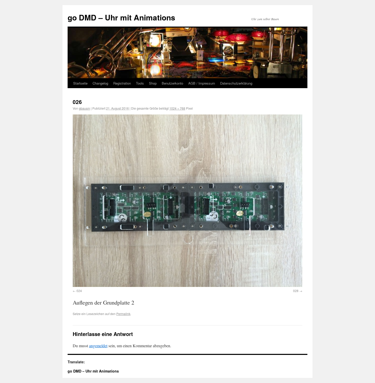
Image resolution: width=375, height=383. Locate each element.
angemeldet (98, 345)
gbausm (84, 108)
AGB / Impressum (201, 83)
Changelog (100, 83)
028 (295, 290)
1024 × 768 (177, 108)
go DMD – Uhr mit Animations (121, 17)
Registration (122, 83)
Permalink (123, 313)
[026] (187, 200)
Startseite (80, 83)
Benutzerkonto (172, 83)
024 (79, 290)
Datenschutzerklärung (236, 83)
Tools (140, 83)
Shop (153, 83)
